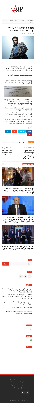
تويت (21, 131)
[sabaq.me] (17, 8)
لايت (13, 388)
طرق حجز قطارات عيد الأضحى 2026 (22, 307)
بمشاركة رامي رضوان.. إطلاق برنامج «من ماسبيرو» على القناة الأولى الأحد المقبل (18, 247)
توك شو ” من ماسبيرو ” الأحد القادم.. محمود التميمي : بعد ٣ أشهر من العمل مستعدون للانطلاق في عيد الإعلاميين (18, 219)
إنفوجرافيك (19, 388)
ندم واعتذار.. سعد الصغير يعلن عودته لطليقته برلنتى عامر (7, 152)
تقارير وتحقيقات (20, 385)
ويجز (24, 142)
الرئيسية (31, 20)
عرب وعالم (12, 379)
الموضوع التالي (8, 147)
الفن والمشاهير (13, 382)
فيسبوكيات (26, 20)
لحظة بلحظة (24, 33)
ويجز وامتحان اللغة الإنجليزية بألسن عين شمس (11, 142)
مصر (18, 379)
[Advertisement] (18, 360)
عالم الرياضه (21, 382)
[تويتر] (25, 276)
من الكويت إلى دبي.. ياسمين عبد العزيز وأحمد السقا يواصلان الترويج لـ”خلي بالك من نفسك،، (18, 190)
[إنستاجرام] (21, 276)
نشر (29, 131)
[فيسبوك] (30, 276)
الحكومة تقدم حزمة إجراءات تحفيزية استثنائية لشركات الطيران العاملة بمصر (19, 312)
